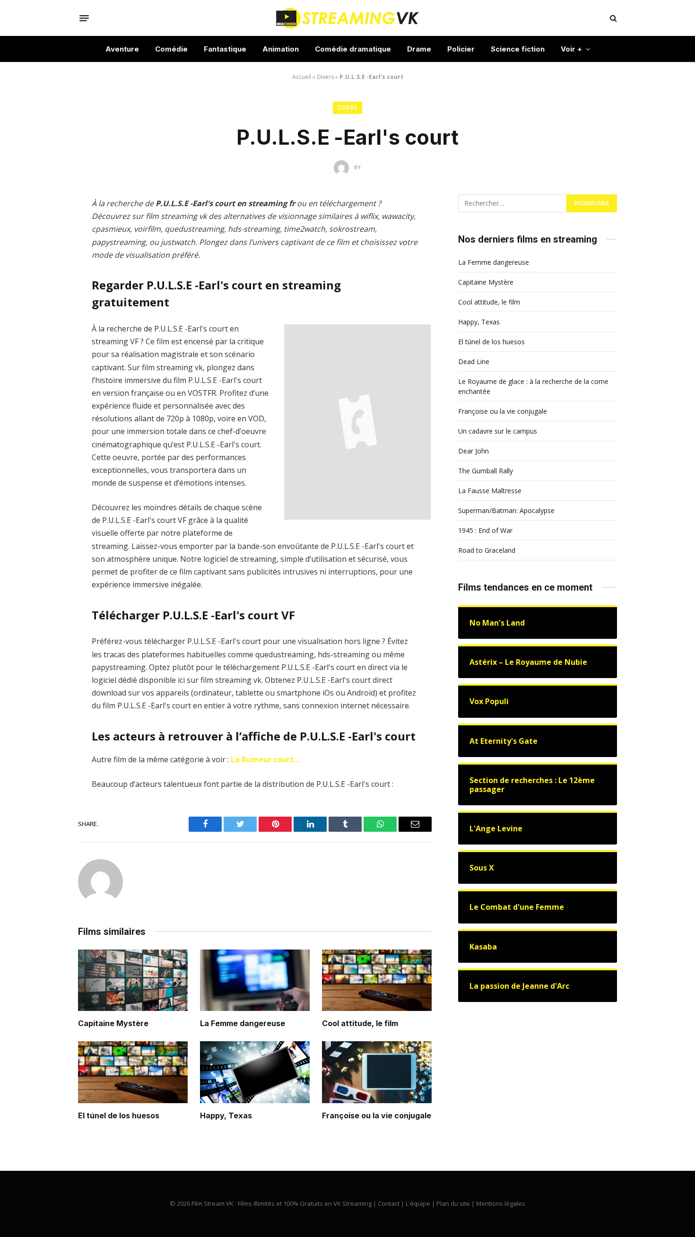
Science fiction (518, 48)
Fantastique (225, 48)
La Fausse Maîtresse (489, 490)
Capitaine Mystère (113, 1023)
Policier (461, 48)
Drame (419, 48)
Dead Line (473, 361)
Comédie (171, 48)
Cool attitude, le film (360, 1023)
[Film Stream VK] (347, 17)
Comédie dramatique (353, 48)
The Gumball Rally (485, 470)
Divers (325, 77)
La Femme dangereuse (242, 1023)
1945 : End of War (485, 530)
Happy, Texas (226, 1115)
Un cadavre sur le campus (497, 431)
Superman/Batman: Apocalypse (506, 510)
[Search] (612, 18)
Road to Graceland (486, 550)
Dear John (473, 450)
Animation (280, 48)
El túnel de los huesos (118, 1115)
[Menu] (84, 18)
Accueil (301, 77)
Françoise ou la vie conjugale (376, 1115)
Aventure (122, 48)
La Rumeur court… (265, 759)
